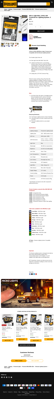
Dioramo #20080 (5, 331)
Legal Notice (27, 393)
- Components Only (35, 193)
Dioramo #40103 (33, 332)
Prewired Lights (17, 9)
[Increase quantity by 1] (40, 26)
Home (5, 9)
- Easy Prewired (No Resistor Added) (38, 195)
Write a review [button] (18, 360)
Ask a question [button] (35, 360)
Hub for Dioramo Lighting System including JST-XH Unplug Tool (21, 328)
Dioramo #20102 (47, 331)
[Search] (48, 3)
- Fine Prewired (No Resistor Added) (38, 194)
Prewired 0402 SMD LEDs (28, 9)
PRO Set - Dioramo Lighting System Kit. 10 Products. (7, 328)
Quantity (31, 24)
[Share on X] (32, 274)
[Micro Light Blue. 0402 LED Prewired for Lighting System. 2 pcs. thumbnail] (3, 45)
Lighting (10, 9)
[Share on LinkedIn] (34, 274)
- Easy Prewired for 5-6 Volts (37, 198)
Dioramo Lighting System (41, 9)
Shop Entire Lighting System (27, 345)
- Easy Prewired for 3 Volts (36, 197)
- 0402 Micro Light (38, 211)
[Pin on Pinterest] (36, 274)
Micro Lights (7, 10)
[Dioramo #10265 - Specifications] (35, 39)
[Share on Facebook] (30, 274)
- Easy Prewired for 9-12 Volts (37, 199)
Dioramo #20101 (19, 331)
